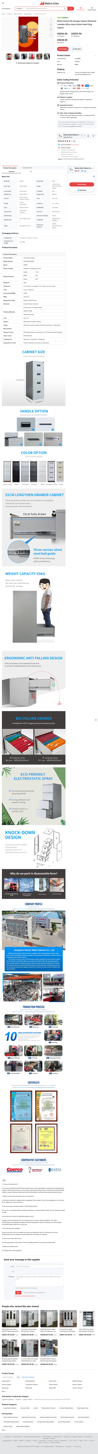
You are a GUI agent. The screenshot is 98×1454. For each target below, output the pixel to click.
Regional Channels (77, 1436)
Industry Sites (67, 1436)
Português (28, 1440)
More (3, 1430)
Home (3, 14)
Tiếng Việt (46, 1442)
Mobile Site (46, 1438)
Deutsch (56, 1440)
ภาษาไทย (91, 1440)
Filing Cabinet (6, 1381)
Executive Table (24, 1408)
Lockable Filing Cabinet (40, 14)
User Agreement (60, 1446)
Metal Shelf (52, 1388)
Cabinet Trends (7, 1426)
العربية (70, 1440)
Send (18, 1292)
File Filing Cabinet (28, 1422)
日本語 (81, 1440)
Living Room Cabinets (9, 1408)
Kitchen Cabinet (77, 1384)
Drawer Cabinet (6, 1384)
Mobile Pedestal (77, 1381)
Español (21, 1440)
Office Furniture (18, 14)
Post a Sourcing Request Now (25, 1296)
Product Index (87, 1436)
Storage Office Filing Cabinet (45, 1422)
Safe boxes (5, 1388)
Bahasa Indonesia (55, 1442)
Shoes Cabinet (53, 1384)
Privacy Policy (77, 1446)
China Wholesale (47, 1436)
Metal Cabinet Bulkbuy (23, 1426)
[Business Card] (94, 176)
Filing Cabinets (28, 14)
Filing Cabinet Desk (82, 1408)
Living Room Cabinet (31, 1384)
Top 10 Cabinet (78, 1422)
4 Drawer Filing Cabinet (66, 1408)
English (15, 1440)
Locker (35, 1408)
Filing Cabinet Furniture (48, 1408)
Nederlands (64, 1440)
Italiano (50, 1440)
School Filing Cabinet (64, 1422)
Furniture (9, 14)
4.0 (76, 171)
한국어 (75, 1440)
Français (35, 1440)
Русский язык (43, 1440)
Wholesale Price (57, 1436)
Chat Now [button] (77, 49)
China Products (17, 1436)
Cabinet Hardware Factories (48, 1417)
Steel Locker (52, 1381)
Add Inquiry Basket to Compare (28, 63)
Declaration (69, 1446)
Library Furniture (77, 1388)
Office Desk (28, 1388)
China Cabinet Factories (10, 1417)
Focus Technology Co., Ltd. (36, 1446)
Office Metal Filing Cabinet (11, 1422)
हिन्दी (86, 1440)
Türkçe (39, 1442)
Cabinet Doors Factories (29, 1417)
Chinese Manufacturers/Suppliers (32, 1436)
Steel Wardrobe (29, 1381)
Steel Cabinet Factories (67, 1417)
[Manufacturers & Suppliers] (49, 3)
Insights (53, 1438)
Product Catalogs (29, 1377)
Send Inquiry (62, 49)
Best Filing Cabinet (83, 1417)
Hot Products (7, 1436)
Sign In (60, 159)
